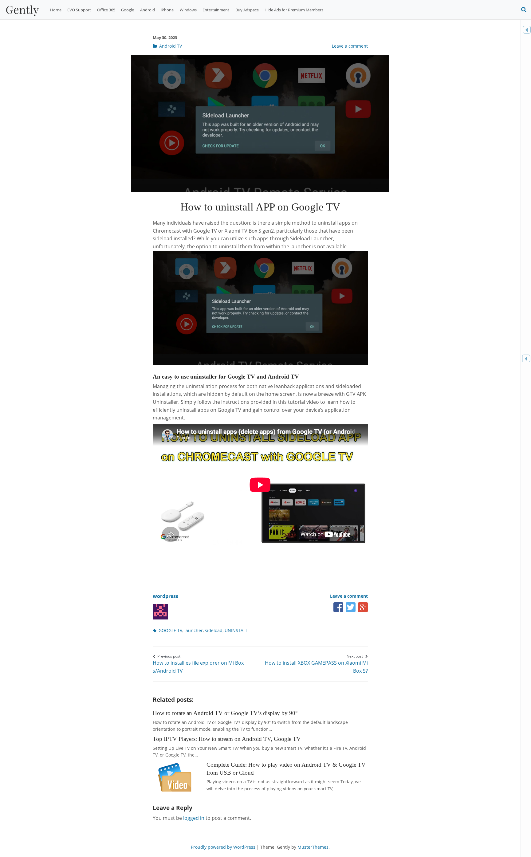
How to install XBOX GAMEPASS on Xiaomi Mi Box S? (316, 664)
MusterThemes (312, 847)
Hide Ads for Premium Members (294, 10)
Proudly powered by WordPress (223, 847)
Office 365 (106, 10)
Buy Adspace (247, 10)
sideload (213, 630)
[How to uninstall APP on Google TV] (260, 190)
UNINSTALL (236, 630)
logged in (193, 818)
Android (147, 10)
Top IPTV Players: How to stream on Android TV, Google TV (227, 739)
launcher (193, 630)
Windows (188, 10)
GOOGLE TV (170, 630)
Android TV (170, 46)
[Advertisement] (264, 561)
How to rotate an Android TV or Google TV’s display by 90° (225, 713)
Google (127, 10)
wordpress (165, 596)
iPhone (167, 10)
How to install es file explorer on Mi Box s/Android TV (198, 664)
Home (55, 10)
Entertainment (216, 10)
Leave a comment (350, 46)
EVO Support (79, 10)
